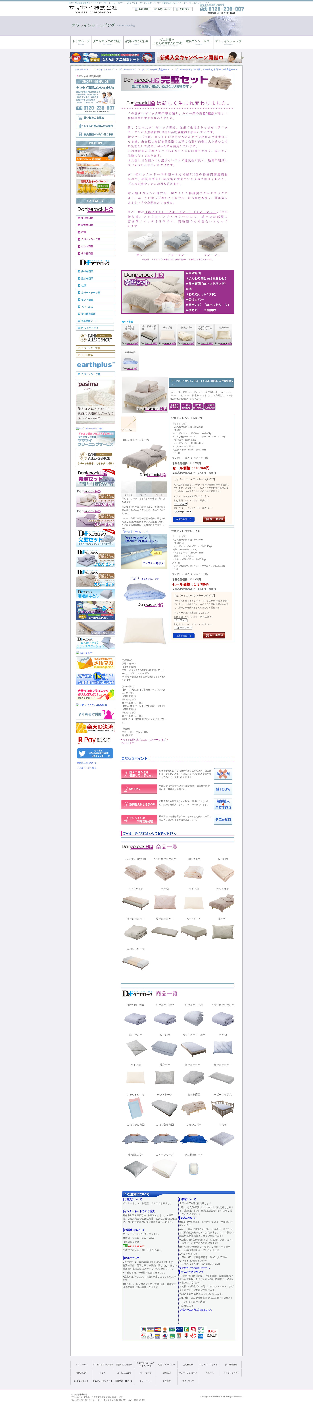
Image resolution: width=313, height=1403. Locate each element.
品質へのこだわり (124, 1364)
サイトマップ (188, 1381)
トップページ (81, 1364)
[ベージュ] (180, 504)
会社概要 (141, 9)
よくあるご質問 (124, 1373)
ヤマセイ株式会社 (93, 9)
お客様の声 (188, 1364)
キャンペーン (145, 1381)
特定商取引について (87, 763)
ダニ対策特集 (231, 1364)
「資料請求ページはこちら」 (136, 531)
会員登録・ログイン (124, 1381)
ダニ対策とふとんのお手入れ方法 (145, 1364)
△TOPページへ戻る (86, 768)
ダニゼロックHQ (231, 1373)
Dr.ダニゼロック (81, 1381)
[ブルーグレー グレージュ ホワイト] (183, 511)
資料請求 (183, 9)
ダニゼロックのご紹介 (103, 1364)
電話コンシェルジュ (167, 1364)
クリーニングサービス (210, 1364)
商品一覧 (210, 1373)
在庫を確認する (183, 519)
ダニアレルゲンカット (103, 1381)
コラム (103, 1373)
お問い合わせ (162, 9)
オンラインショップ (188, 1373)
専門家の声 (81, 1373)
